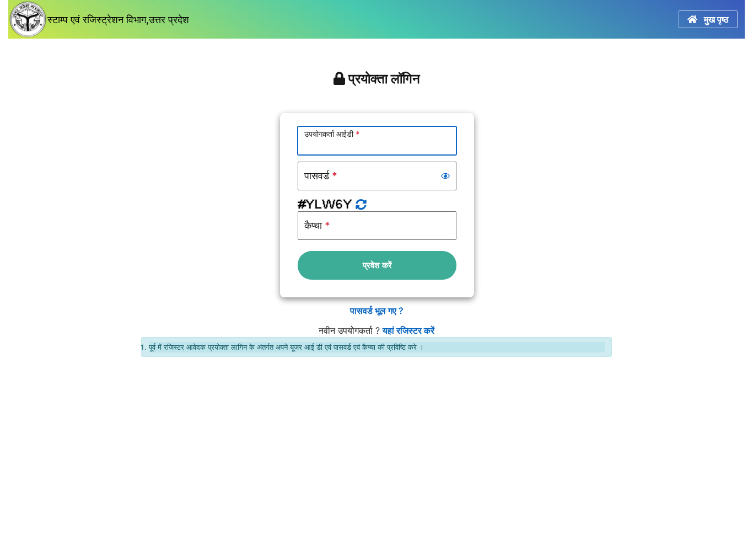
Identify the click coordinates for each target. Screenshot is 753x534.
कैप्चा (317, 225)
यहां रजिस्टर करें (408, 330)
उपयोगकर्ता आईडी (332, 133)
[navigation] (373, 19)
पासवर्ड (320, 175)
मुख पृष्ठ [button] (713, 19)
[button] (445, 176)
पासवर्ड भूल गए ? (377, 310)
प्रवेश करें (377, 265)
